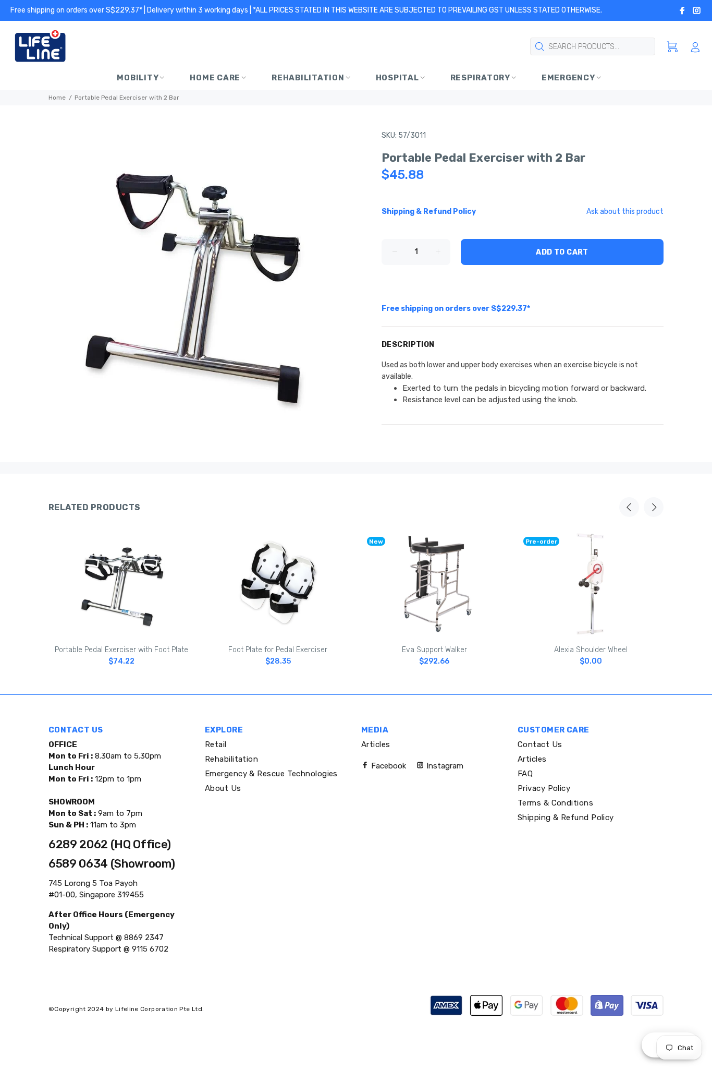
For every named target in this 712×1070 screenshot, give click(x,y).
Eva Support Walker (434, 649)
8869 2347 (143, 937)
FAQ (525, 773)
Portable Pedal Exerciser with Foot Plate (121, 649)
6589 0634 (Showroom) (111, 864)
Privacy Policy (544, 788)
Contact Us (540, 744)
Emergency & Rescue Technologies (271, 773)
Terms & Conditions (555, 803)
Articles (375, 744)
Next (654, 507)
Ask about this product (625, 211)
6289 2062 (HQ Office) (109, 844)
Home (57, 97)
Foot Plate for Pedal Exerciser (277, 649)
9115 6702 (149, 949)
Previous (629, 507)
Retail (216, 744)
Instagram (443, 766)
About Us (223, 788)
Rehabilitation (231, 759)
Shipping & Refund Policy (566, 817)
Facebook (387, 766)
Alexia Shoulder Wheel (591, 649)
